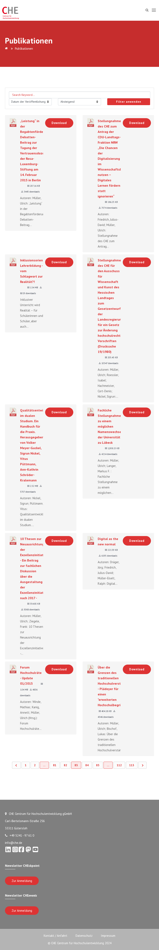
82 (65, 765)
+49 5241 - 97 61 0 (22, 835)
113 (131, 765)
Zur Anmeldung (22, 881)
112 (119, 765)
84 (87, 765)
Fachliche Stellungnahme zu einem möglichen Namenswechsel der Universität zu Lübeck (110, 426)
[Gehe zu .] (7, 49)
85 (97, 765)
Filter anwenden (128, 101)
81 (54, 765)
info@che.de (13, 843)
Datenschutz (84, 936)
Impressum (108, 936)
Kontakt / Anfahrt (55, 936)
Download (59, 123)
